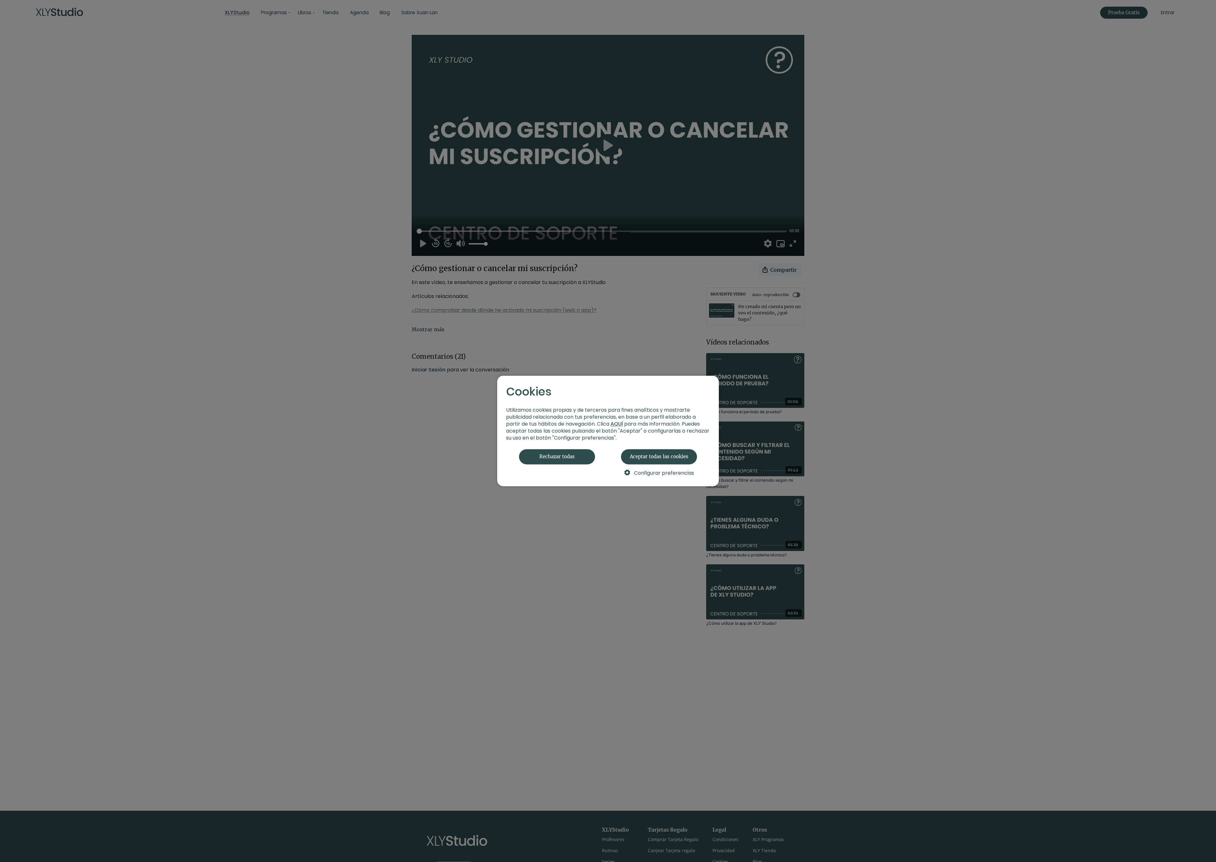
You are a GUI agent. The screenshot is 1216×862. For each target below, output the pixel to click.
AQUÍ (617, 424)
